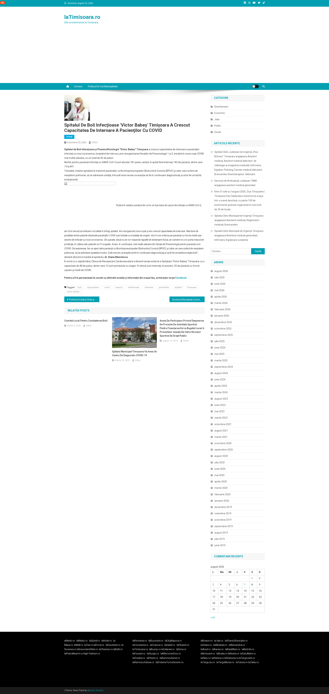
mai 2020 (219, 475)
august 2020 (221, 456)
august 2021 (221, 430)
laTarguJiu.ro (208, 662)
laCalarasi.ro (168, 649)
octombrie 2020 (222, 443)
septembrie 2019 (223, 526)
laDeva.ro (181, 649)
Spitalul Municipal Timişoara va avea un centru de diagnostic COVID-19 (134, 353)
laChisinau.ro (106, 649)
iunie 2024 (220, 379)
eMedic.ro (69, 640)
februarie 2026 (222, 309)
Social (69, 136)
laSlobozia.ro (231, 658)
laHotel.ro (106, 640)
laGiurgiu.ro (154, 653)
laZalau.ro (253, 662)
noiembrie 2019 (222, 513)
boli (80, 287)
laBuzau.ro (155, 649)
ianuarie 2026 (221, 315)
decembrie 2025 (223, 322)
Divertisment (221, 106)
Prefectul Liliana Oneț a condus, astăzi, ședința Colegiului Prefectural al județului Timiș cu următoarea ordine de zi (84, 299)
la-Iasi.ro (218, 640)
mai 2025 (219, 354)
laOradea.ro (138, 658)
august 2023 (221, 398)
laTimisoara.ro (82, 17)
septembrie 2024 (223, 366)
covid (107, 287)
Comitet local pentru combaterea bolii (86, 320)
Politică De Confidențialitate (103, 86)
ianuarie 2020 (221, 500)
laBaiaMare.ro (232, 649)
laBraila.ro (221, 653)
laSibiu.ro (206, 658)
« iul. (213, 617)
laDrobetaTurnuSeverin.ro (170, 662)
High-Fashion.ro (91, 653)
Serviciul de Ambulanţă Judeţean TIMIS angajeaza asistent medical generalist (235, 183)
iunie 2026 (220, 283)
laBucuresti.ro (155, 640)
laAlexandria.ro (237, 645)
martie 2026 (221, 303)
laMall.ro (78, 645)
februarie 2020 (222, 494)
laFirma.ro (98, 645)
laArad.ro (206, 649)
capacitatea (93, 287)
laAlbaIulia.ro (220, 645)
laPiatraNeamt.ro (73, 653)
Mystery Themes (95, 690)
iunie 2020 (220, 468)
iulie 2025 (219, 341)
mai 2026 (219, 290)
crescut (119, 287)
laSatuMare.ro (248, 653)
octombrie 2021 (222, 424)
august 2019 (221, 532)
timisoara (192, 287)
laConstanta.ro (140, 645)
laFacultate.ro (113, 645)
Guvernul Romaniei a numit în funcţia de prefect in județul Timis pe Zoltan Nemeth (188, 299)
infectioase (133, 287)
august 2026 (221, 271)
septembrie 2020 (223, 449)
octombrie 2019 (222, 519)
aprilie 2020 (220, 481)
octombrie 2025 (222, 328)
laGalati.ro (169, 645)
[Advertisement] (164, 57)
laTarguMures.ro (225, 662)
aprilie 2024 (220, 385)
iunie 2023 (220, 405)
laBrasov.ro (207, 640)
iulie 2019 (219, 539)
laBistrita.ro (248, 649)
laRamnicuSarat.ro (170, 658)
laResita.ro (233, 653)
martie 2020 (221, 488)
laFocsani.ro (138, 653)
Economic (219, 113)
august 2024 (221, 373)
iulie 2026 (219, 277)
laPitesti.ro (152, 658)
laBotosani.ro (208, 653)
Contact (78, 86)
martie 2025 (221, 360)
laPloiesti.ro (183, 645)
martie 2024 (221, 392)
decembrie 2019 (223, 507)
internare (149, 287)
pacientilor (164, 287)
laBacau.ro (218, 649)
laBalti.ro (118, 649)
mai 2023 (219, 411)
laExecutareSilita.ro (87, 649)
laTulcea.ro (242, 662)
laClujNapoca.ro (173, 640)
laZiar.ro (88, 645)
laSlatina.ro (218, 658)
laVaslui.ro (207, 645)
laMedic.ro (82, 640)
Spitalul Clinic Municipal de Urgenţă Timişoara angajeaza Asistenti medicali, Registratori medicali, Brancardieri (238, 220)
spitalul (178, 287)
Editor (95, 142)
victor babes (73, 291)
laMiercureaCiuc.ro (171, 653)
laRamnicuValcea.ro (143, 662)
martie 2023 (221, 417)
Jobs (217, 119)
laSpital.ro (94, 640)
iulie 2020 (219, 462)
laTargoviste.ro (247, 658)
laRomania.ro (139, 640)
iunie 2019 (220, 545)
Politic (217, 125)
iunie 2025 (220, 347)
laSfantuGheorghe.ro (236, 640)
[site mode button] (255, 86)
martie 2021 (221, 437)
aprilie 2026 (220, 296)
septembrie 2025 (223, 335)
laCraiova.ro (156, 645)
